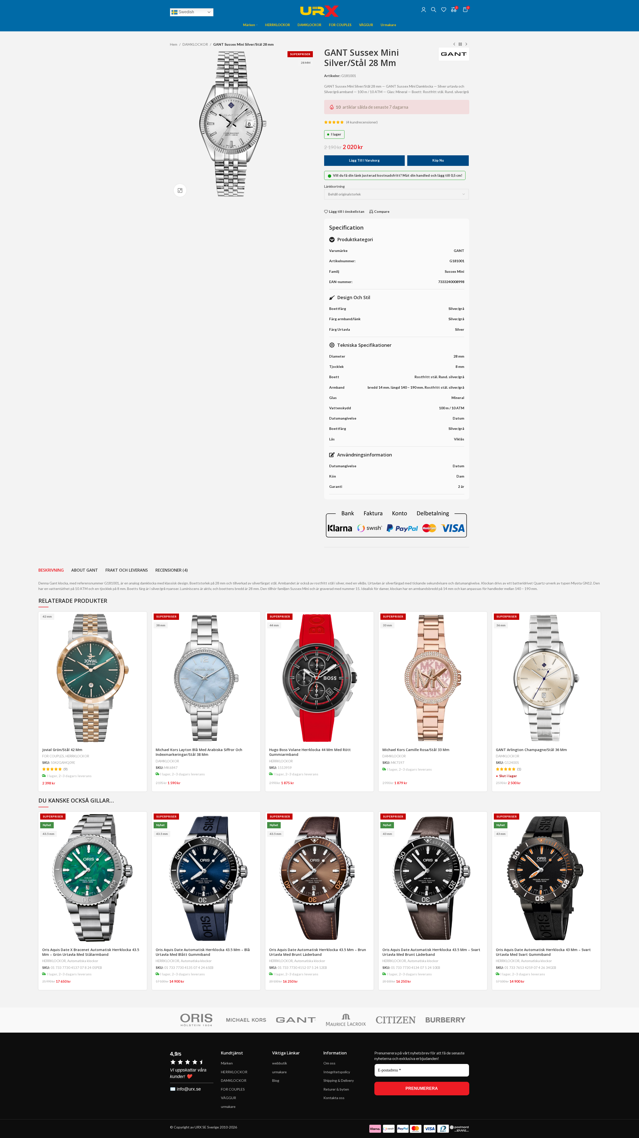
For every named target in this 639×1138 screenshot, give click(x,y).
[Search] (434, 10)
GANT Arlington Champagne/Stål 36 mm (531, 749)
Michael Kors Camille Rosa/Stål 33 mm (415, 749)
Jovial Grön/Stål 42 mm (62, 749)
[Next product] (466, 44)
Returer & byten (336, 1089)
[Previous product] (454, 44)
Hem (173, 44)
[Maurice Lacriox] (344, 1020)
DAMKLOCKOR (195, 44)
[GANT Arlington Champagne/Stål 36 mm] (546, 678)
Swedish (186, 12)
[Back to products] (460, 44)
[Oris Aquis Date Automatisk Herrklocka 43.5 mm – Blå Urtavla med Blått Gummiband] (206, 878)
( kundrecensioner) (362, 122)
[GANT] (295, 1020)
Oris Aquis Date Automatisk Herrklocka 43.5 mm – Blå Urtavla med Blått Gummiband (203, 952)
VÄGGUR (228, 1098)
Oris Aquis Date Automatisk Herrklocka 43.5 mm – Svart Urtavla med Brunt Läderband (431, 952)
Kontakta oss (333, 1098)
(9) (66, 769)
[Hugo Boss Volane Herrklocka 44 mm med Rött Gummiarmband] (319, 678)
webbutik (279, 1063)
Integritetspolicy (336, 1072)
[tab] (51, 570)
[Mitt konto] (424, 10)
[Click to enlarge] (180, 190)
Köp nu (438, 160)
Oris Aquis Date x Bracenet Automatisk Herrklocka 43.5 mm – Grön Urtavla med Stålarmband (90, 952)
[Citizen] (394, 1020)
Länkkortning (334, 186)
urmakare (228, 1106)
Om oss (329, 1063)
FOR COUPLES (53, 756)
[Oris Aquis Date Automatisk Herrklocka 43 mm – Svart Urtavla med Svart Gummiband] (546, 878)
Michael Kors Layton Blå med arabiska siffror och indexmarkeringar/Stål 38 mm (199, 752)
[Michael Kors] (245, 1020)
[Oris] (195, 1020)
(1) (519, 769)
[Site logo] (320, 9)
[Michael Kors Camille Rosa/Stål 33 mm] (433, 678)
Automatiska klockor (82, 961)
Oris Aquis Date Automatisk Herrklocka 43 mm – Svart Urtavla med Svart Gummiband (543, 952)
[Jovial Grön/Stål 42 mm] (92, 678)
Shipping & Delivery (339, 1080)
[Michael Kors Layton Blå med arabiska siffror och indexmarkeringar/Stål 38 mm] (206, 678)
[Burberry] (444, 1020)
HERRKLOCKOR (77, 756)
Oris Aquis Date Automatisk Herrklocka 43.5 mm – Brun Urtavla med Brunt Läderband (317, 952)
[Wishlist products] (444, 10)
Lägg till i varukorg (364, 160)
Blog (275, 1080)
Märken (227, 1063)
